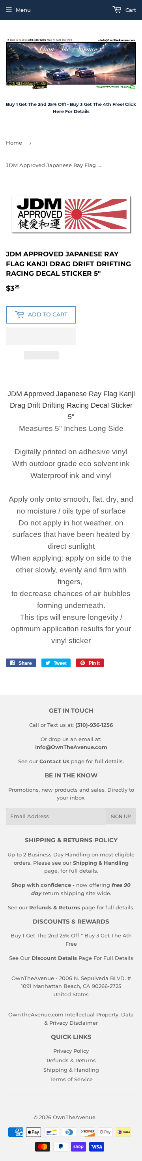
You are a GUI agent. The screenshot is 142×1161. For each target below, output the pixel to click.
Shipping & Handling (71, 1070)
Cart (130, 10)
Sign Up (121, 816)
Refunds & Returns (71, 1060)
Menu (23, 10)
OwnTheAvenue (74, 1117)
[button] (41, 336)
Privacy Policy (71, 1051)
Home (14, 142)
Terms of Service (71, 1079)
